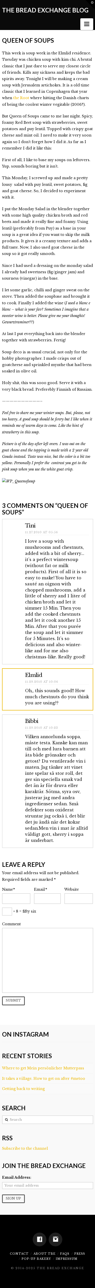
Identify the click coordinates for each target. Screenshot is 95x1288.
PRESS (79, 1253)
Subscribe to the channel (25, 1148)
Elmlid (33, 675)
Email (40, 889)
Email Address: (16, 1177)
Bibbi (31, 721)
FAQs (64, 1253)
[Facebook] (39, 1239)
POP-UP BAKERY (36, 1259)
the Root (21, 98)
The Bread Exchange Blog (45, 10)
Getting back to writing (23, 1088)
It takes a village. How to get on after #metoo (43, 1078)
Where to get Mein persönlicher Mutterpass (43, 1068)
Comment (11, 924)
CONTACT (19, 1253)
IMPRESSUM (67, 1259)
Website (71, 889)
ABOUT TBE (44, 1253)
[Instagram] (55, 1239)
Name (8, 889)
